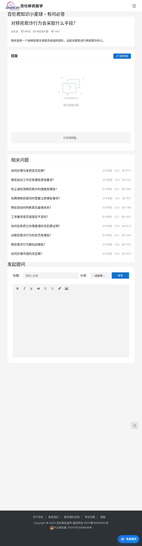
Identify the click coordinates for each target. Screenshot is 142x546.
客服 (102, 516)
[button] (17, 288)
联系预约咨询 (72, 516)
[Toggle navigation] (134, 6)
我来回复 (123, 56)
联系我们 (53, 516)
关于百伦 (38, 516)
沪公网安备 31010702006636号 (73, 527)
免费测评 (131, 538)
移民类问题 (42, 31)
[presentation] (17, 288)
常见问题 (90, 516)
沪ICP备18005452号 (96, 522)
